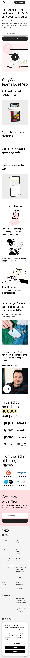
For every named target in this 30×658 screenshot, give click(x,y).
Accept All (15, 647)
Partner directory (6, 567)
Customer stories (20, 569)
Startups (4, 584)
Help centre (18, 563)
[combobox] (15, 535)
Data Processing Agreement (20, 589)
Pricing (3, 545)
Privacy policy (19, 594)
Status (3, 549)
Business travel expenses (8, 591)
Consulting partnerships (7, 563)
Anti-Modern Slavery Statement (21, 603)
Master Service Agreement (19, 585)
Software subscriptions (7, 593)
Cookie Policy (16, 629)
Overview (4, 542)
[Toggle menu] (27, 2)
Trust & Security (19, 606)
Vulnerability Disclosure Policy (21, 608)
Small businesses (6, 586)
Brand (17, 551)
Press (17, 547)
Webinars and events (21, 567)
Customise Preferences (15, 643)
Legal (17, 549)
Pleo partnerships (6, 560)
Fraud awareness (20, 598)
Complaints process (20, 600)
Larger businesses (6, 588)
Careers (18, 545)
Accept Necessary (15, 651)
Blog (17, 560)
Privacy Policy (8, 629)
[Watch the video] (15, 57)
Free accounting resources (20, 572)
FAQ (17, 565)
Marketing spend (6, 595)
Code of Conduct (20, 611)
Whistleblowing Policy (21, 613)
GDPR (17, 596)
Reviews (18, 575)
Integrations (5, 547)
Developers (18, 577)
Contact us (18, 553)
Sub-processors (20, 591)
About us (18, 542)
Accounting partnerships (8, 565)
